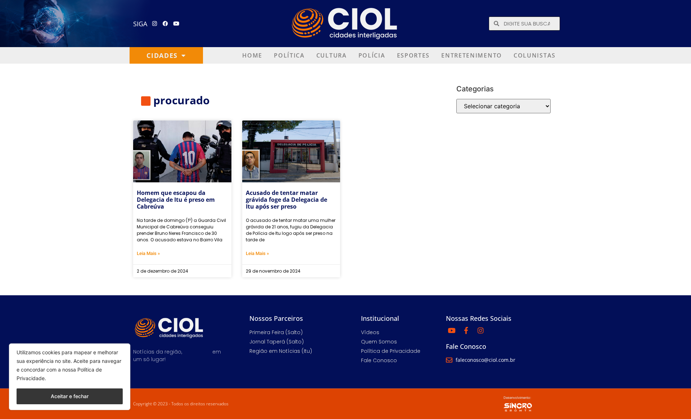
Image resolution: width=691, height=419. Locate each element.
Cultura (331, 55)
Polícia (371, 55)
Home (252, 55)
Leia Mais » (148, 253)
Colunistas (535, 55)
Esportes (413, 55)
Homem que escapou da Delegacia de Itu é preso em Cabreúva (176, 199)
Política (289, 55)
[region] (69, 376)
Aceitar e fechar (70, 396)
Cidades (162, 55)
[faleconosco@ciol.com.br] (449, 360)
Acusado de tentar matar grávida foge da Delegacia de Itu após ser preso (286, 199)
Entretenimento (471, 55)
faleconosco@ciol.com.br (485, 359)
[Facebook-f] (466, 330)
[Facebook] (165, 23)
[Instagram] (154, 23)
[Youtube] (176, 23)
